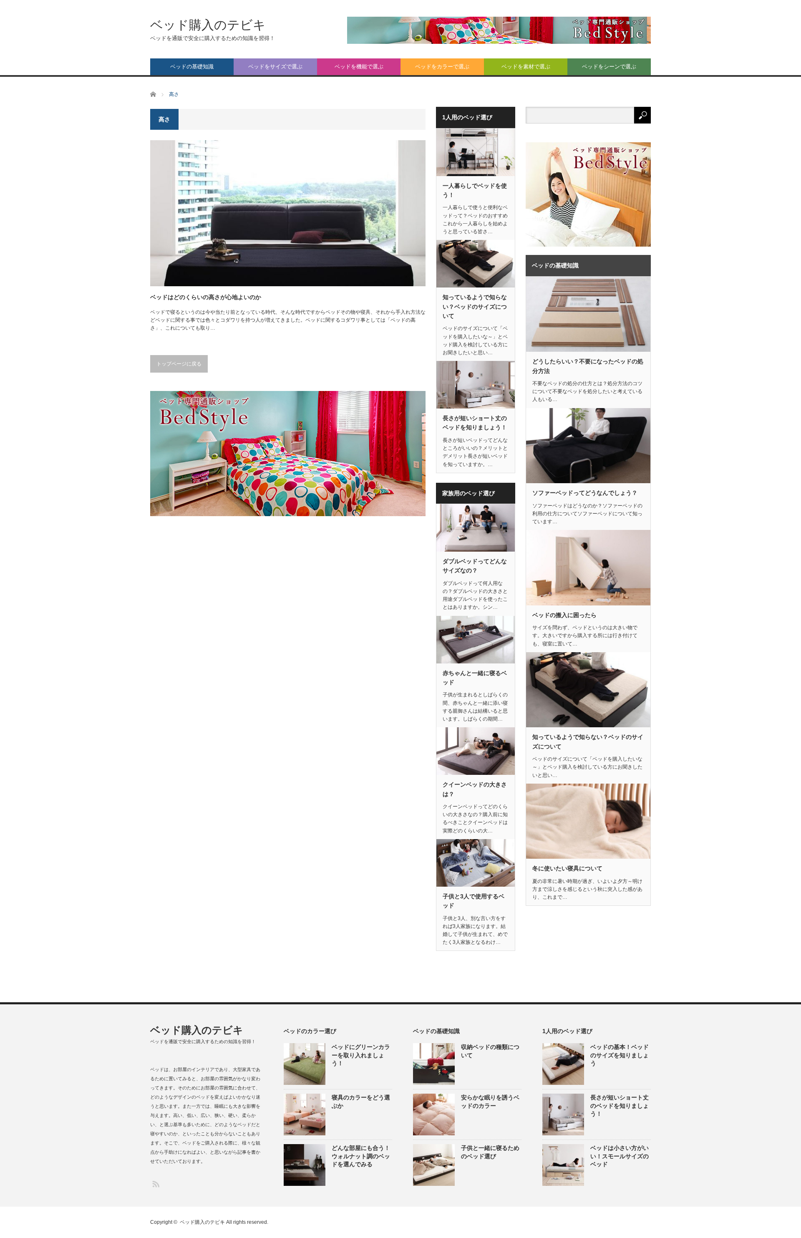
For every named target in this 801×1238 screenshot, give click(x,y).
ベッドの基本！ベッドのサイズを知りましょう (619, 1055)
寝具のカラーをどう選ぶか (361, 1101)
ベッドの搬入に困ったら (564, 615)
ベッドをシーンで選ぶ (609, 66)
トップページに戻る (179, 364)
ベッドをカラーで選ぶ (442, 66)
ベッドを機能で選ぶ (359, 66)
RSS (155, 1183)
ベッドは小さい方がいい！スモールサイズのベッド (619, 1156)
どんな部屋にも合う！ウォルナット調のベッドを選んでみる (361, 1156)
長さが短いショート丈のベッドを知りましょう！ (475, 423)
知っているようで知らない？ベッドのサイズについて (475, 306)
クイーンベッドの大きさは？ (475, 789)
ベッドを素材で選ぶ (525, 66)
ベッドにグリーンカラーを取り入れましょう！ (361, 1055)
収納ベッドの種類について (490, 1051)
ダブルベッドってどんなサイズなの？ (475, 566)
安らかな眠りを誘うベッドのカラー (490, 1101)
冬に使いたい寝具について (567, 868)
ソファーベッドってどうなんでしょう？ (584, 492)
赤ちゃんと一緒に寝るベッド (475, 678)
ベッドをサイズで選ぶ (275, 66)
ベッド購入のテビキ (208, 25)
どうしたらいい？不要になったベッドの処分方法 (587, 366)
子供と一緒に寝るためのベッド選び (490, 1152)
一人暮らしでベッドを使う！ (475, 190)
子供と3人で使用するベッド (473, 901)
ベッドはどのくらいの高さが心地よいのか (205, 297)
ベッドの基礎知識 (192, 66)
